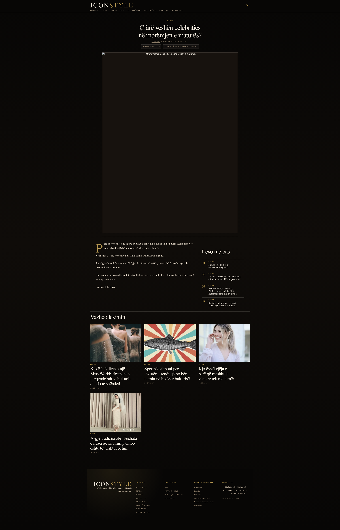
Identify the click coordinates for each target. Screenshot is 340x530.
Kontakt (197, 491)
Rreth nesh (198, 488)
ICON (112, 5)
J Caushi (156, 41)
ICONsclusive (178, 10)
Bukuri (114, 10)
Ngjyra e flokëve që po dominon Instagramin (219, 266)
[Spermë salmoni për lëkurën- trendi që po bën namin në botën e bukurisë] (170, 343)
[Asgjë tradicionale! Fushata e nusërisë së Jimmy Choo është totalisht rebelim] (115, 412)
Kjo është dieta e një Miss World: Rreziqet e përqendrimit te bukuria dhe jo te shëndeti (110, 375)
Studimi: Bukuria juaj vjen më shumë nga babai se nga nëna (222, 304)
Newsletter (198, 505)
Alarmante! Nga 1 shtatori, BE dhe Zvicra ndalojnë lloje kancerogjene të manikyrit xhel (223, 291)
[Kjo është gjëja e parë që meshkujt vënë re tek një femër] (224, 343)
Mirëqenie (136, 10)
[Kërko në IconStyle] (247, 5)
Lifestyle (124, 10)
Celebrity (94, 10)
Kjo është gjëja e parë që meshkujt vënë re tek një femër (216, 373)
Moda (105, 10)
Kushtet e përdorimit (202, 498)
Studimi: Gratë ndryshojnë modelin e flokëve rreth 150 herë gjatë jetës (225, 278)
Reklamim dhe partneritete (204, 502)
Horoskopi (164, 10)
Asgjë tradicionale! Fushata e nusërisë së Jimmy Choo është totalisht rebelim (113, 443)
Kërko (168, 488)
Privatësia (197, 495)
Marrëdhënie (150, 10)
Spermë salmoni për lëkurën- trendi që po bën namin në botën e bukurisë (167, 373)
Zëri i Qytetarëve (174, 495)
